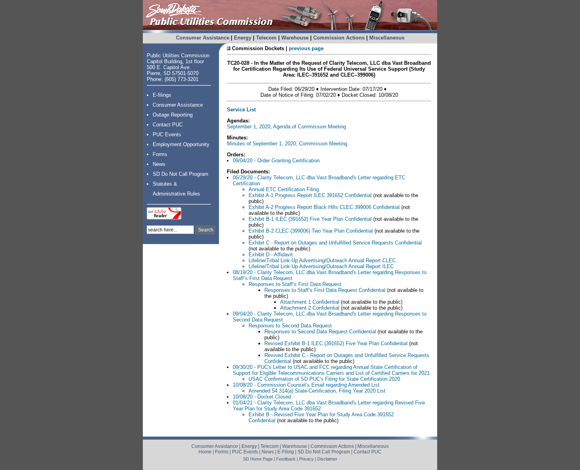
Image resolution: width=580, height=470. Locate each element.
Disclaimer (327, 459)
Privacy (306, 459)
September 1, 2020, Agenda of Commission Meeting (286, 127)
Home (204, 452)
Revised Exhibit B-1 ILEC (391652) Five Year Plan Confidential (336, 343)
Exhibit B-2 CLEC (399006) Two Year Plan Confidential (311, 231)
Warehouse (295, 38)
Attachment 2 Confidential (310, 308)
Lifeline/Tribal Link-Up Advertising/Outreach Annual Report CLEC (322, 260)
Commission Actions (339, 38)
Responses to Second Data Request (290, 326)
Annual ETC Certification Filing (284, 189)
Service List (241, 110)
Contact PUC (168, 125)
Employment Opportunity (181, 144)
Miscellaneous (386, 38)
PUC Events (167, 134)
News (159, 164)
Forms (160, 154)
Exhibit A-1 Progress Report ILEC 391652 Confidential (310, 195)
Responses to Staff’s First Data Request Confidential (324, 290)
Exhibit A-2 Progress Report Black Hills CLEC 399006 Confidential (324, 207)
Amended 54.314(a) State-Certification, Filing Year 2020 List (317, 391)
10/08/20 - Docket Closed (262, 397)
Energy (242, 38)
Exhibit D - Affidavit (271, 255)
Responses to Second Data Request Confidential (320, 332)
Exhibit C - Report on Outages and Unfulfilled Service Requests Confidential (335, 243)
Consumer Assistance (202, 38)
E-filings (162, 95)
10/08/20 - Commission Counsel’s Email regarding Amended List (306, 385)
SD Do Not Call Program (180, 174)
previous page (306, 48)
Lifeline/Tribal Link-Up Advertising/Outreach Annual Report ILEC (321, 266)
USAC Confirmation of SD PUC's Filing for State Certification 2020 (324, 379)
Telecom (266, 38)
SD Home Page (258, 459)
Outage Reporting (173, 115)
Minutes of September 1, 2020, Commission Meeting (287, 144)
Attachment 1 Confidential (309, 302)
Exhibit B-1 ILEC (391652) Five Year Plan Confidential (310, 219)
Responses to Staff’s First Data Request (295, 284)
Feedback (286, 459)
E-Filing (285, 452)
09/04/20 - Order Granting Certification (276, 161)
